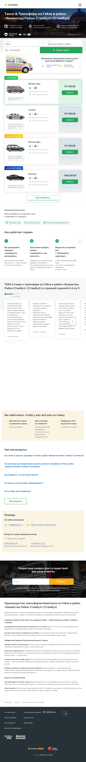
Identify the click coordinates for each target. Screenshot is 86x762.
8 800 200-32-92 (11, 543)
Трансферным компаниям (32, 712)
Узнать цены (62, 50)
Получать (61, 581)
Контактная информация (12, 728)
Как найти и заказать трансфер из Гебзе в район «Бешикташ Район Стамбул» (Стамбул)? (44, 456)
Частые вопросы (9, 723)
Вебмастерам (28, 723)
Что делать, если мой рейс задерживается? (23, 483)
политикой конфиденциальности (48, 590)
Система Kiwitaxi (9, 712)
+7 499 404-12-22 (38, 543)
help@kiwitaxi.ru (16, 525)
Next (72, 321)
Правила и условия (46, 755)
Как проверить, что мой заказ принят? (21, 475)
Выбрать (70, 93)
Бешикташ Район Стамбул (35, 702)
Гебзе (24, 702)
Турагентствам (29, 718)
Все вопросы (15, 501)
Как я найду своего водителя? (17, 491)
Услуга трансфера (10, 718)
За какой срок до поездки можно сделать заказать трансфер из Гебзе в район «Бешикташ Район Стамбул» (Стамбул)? (39, 465)
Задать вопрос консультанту (43, 525)
